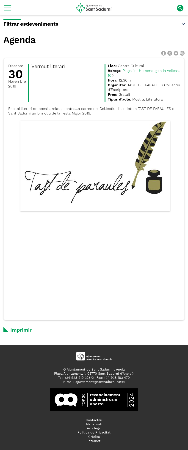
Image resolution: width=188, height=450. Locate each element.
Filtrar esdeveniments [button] (30, 24)
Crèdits (94, 437)
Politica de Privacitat (94, 432)
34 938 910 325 (78, 377)
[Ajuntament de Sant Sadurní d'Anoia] (94, 11)
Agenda (19, 40)
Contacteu (94, 420)
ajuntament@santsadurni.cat (98, 382)
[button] (7, 9)
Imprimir (21, 330)
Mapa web (94, 424)
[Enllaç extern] (94, 399)
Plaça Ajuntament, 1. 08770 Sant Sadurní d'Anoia (92, 373)
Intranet (94, 441)
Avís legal (94, 428)
